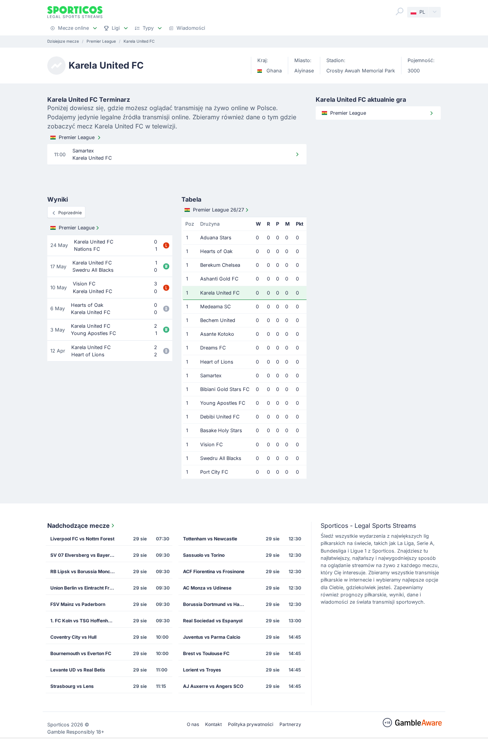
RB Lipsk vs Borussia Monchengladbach (85, 571)
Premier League (77, 137)
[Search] (399, 11)
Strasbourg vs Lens (72, 686)
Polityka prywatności (250, 724)
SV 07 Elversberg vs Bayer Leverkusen (85, 555)
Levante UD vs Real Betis (77, 670)
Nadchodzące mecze (78, 525)
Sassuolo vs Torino (204, 555)
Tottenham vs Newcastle (210, 539)
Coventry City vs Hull (73, 637)
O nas (193, 724)
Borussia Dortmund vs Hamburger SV (217, 604)
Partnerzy (290, 724)
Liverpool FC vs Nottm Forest (82, 539)
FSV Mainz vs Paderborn (77, 604)
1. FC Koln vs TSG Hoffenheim (83, 620)
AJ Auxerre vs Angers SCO (213, 686)
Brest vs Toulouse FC (206, 653)
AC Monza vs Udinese (207, 588)
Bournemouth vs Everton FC (80, 653)
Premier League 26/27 (218, 210)
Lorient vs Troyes (202, 670)
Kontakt (213, 724)
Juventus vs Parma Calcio (211, 637)
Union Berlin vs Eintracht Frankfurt (85, 588)
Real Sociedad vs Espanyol (212, 620)
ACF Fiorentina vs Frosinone (213, 571)
